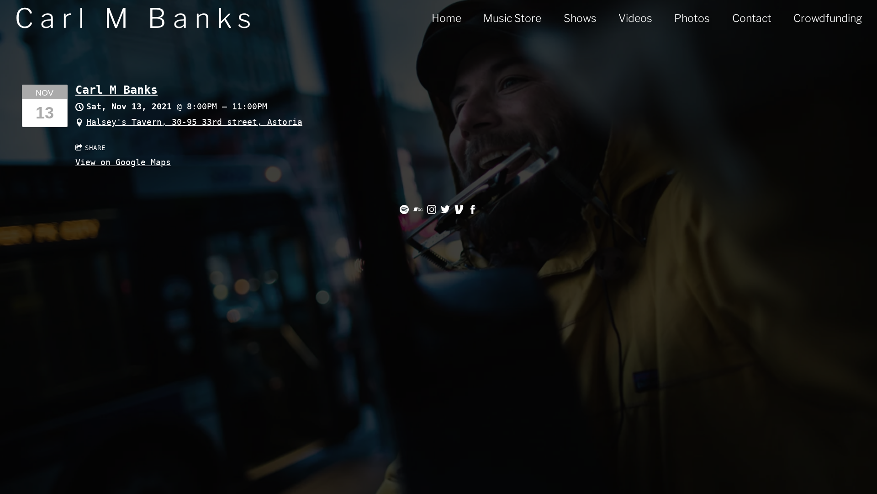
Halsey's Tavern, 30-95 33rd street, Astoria (194, 122)
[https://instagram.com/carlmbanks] (431, 211)
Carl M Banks (116, 90)
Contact (751, 18)
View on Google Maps (123, 162)
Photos (692, 18)
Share (95, 147)
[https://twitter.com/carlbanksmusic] (445, 211)
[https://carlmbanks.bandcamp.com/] (418, 211)
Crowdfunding (827, 18)
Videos (635, 18)
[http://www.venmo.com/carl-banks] (459, 211)
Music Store (512, 18)
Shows (580, 18)
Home (446, 18)
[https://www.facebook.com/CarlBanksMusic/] (472, 211)
